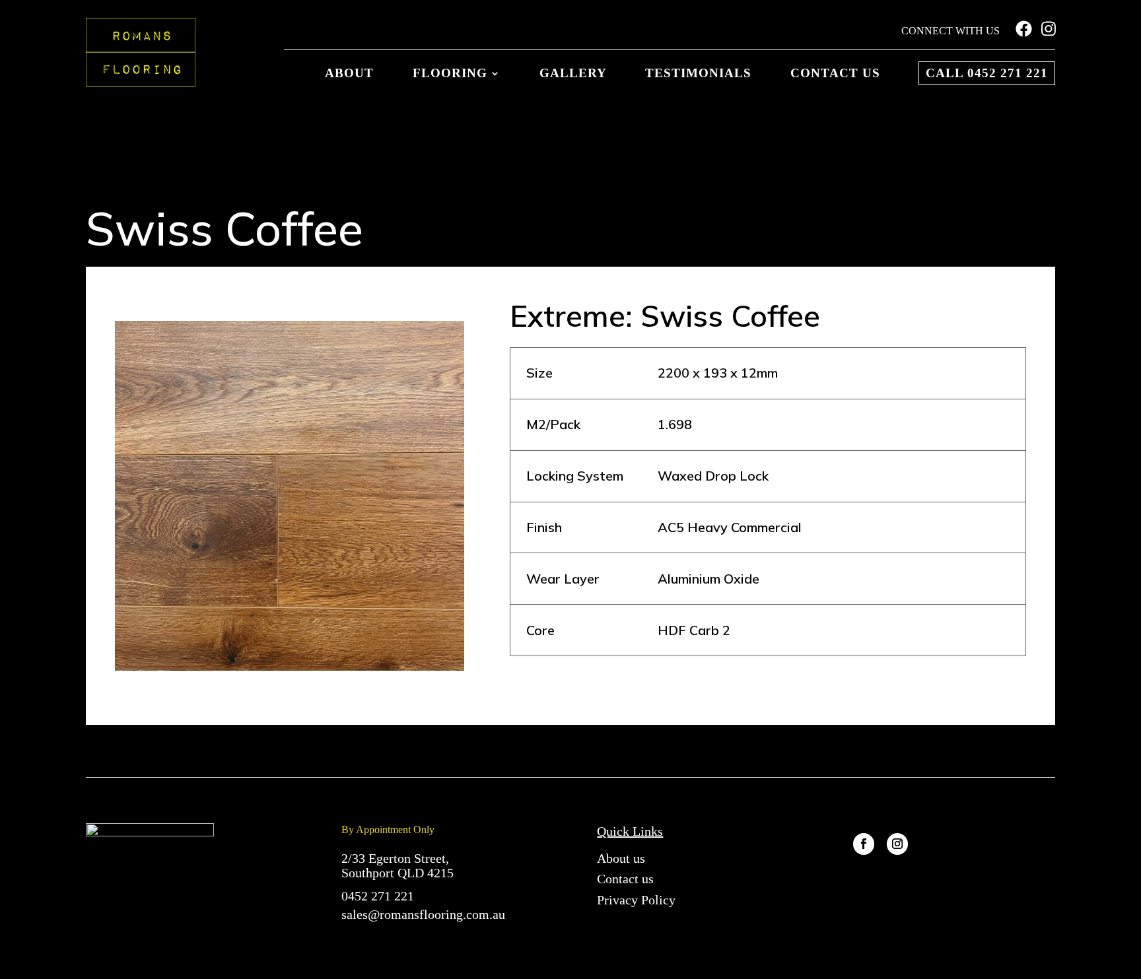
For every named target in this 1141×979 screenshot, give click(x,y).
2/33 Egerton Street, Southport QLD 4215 (397, 865)
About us (621, 858)
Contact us (835, 73)
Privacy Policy (636, 900)
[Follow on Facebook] (863, 844)
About (349, 73)
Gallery (573, 73)
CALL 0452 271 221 (987, 73)
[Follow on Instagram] (897, 844)
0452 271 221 (377, 896)
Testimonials (698, 73)
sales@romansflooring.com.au (423, 914)
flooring (450, 73)
